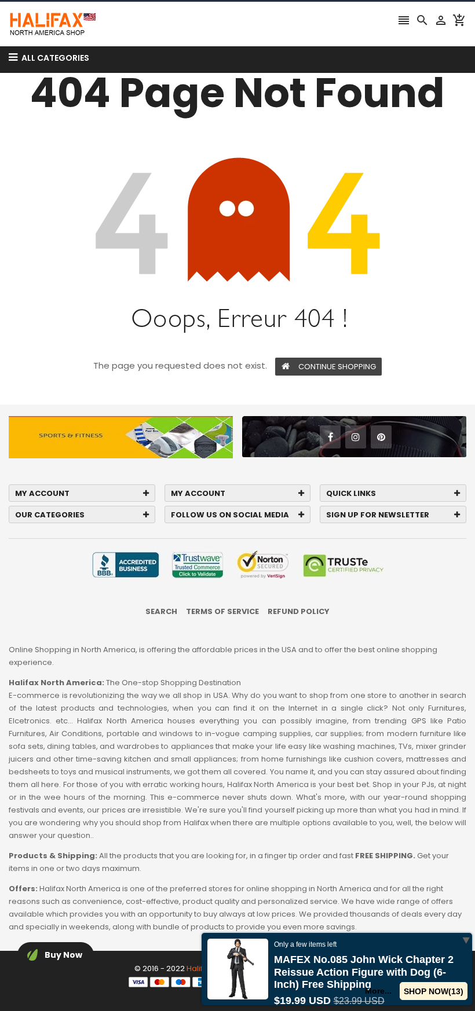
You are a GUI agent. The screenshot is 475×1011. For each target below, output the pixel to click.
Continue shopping (337, 366)
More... (378, 990)
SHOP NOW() (433, 991)
